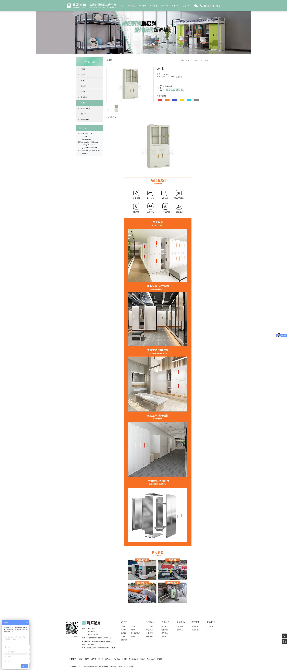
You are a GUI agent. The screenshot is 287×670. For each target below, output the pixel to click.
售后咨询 (195, 626)
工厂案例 (149, 626)
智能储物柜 (85, 119)
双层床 (83, 75)
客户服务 (153, 5)
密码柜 (83, 114)
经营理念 (164, 633)
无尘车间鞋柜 (85, 108)
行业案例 (142, 5)
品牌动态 (180, 630)
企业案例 (149, 633)
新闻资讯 (164, 5)
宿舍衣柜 (84, 91)
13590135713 (87, 136)
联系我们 (186, 5)
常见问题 (195, 630)
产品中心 (131, 5)
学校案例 (149, 630)
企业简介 (164, 626)
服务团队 (164, 636)
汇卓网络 (160, 659)
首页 (122, 5)
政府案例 (149, 636)
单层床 (83, 80)
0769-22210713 (87, 139)
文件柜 (83, 103)
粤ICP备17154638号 (109, 666)
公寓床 (83, 69)
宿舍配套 (84, 97)
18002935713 (87, 133)
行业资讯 (180, 626)
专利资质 (164, 630)
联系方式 (210, 626)
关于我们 (175, 5)
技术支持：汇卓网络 (126, 666)
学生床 (83, 86)
